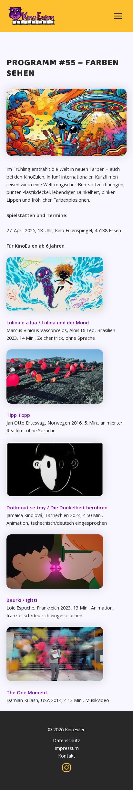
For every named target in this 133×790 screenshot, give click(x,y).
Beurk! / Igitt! (21, 600)
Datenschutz (66, 740)
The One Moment (26, 692)
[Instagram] (66, 767)
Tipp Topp (18, 415)
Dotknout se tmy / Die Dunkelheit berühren (56, 507)
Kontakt (66, 755)
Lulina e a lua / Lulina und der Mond (47, 322)
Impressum (67, 748)
